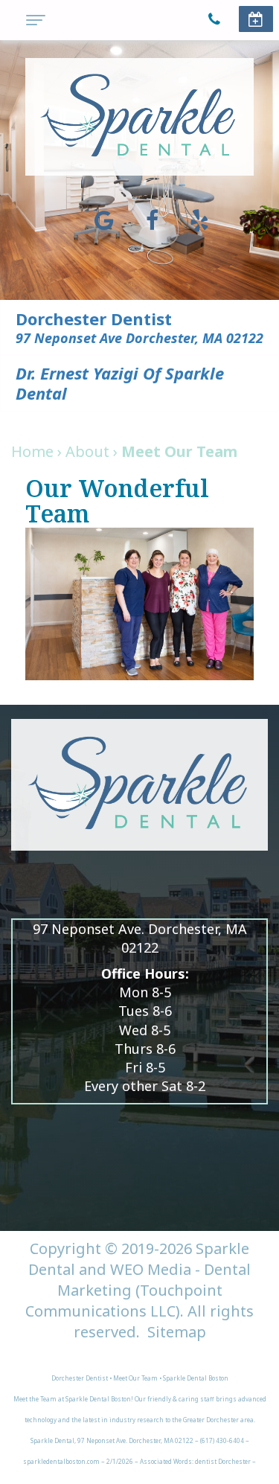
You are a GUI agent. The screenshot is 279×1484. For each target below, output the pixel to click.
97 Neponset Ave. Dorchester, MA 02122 (140, 938)
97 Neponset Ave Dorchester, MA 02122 (139, 338)
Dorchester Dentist (94, 318)
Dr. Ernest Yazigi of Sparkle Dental (120, 383)
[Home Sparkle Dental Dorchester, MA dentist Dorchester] (139, 117)
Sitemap (176, 1332)
